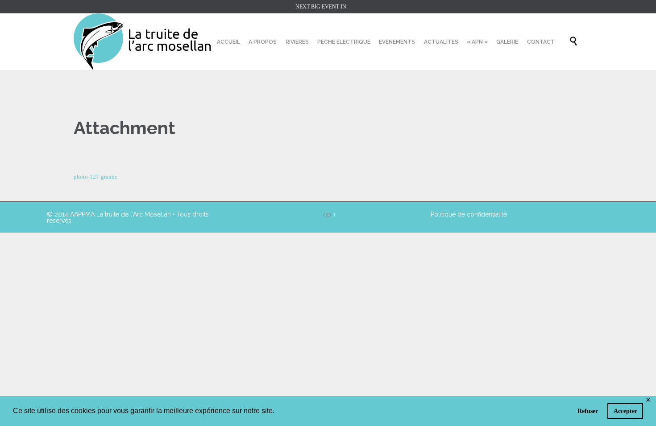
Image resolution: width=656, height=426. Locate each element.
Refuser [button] (587, 410)
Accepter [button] (625, 410)
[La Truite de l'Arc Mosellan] (143, 41)
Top (325, 214)
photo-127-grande (95, 176)
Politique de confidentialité (469, 214)
